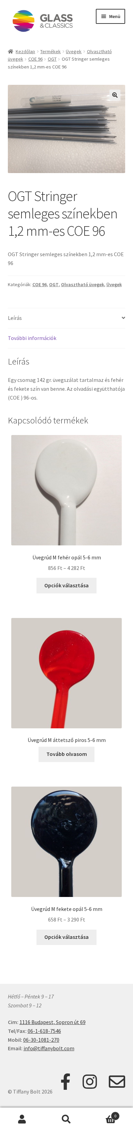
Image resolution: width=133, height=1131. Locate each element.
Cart (102, 1113)
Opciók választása (66, 585)
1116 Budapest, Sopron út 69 (52, 1022)
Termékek (50, 51)
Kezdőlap (25, 51)
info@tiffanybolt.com (49, 1048)
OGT (52, 59)
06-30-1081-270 (41, 1039)
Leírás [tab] (15, 317)
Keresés (66, 1119)
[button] (114, 95)
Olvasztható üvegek (82, 284)
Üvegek (74, 51)
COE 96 (35, 59)
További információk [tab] (32, 338)
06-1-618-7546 (44, 1030)
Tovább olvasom (66, 753)
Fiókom (22, 1119)
